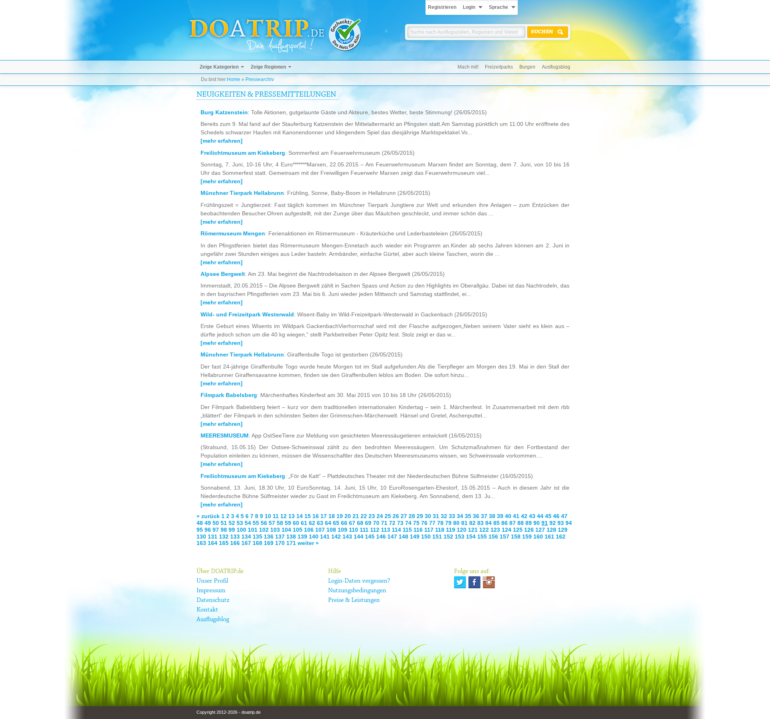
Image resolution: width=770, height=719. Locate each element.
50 (216, 523)
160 (538, 536)
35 (468, 516)
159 (527, 536)
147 (392, 536)
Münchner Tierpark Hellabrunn (242, 193)
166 (235, 543)
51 (224, 523)
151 (437, 536)
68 (360, 523)
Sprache (498, 7)
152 (448, 536)
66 (344, 523)
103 (275, 530)
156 (493, 536)
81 (464, 523)
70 (376, 523)
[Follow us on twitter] (460, 582)
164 (212, 543)
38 (492, 516)
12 (283, 516)
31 (436, 516)
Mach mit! (468, 67)
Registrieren (442, 7)
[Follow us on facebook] (474, 582)
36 (476, 516)
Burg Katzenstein (224, 112)
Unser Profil (212, 581)
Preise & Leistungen (354, 600)
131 (212, 536)
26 (396, 516)
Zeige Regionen (268, 67)
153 (459, 536)
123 (495, 530)
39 (500, 516)
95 (200, 530)
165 (224, 543)
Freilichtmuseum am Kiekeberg (243, 153)
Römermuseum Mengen (233, 233)
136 (269, 536)
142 (336, 536)
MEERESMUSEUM (225, 435)
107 (320, 530)
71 (384, 523)
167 (246, 543)
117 (429, 530)
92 (552, 523)
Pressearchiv (259, 79)
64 (328, 523)
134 (246, 536)
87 (512, 523)
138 (291, 536)
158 (516, 536)
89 (528, 523)
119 (450, 530)
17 (323, 516)
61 (304, 523)
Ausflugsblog (556, 67)
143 (347, 536)
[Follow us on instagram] (489, 582)
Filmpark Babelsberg (229, 395)
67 (352, 523)
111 (364, 530)
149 (414, 536)
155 (482, 536)
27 (404, 516)
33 (452, 516)
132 (224, 536)
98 (224, 530)
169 (269, 543)
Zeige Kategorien (219, 67)
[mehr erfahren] (222, 141)
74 (408, 523)
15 (307, 516)
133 (235, 536)
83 (480, 523)
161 (549, 536)
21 (356, 516)
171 (291, 543)
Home (233, 79)
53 (240, 523)
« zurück (208, 516)
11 (276, 516)
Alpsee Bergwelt (223, 274)
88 (520, 523)
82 (472, 523)
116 (418, 530)
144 (358, 536)
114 (396, 530)
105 (297, 530)
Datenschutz (213, 600)
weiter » (308, 543)
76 (424, 523)
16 (315, 516)
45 (548, 516)
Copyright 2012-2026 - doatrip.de (229, 712)
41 (516, 516)
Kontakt (207, 610)
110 (353, 530)
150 (426, 536)
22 (364, 516)
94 (568, 523)
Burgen (527, 67)
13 (291, 516)
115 (407, 530)
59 (288, 523)
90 (536, 523)
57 (272, 523)
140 (313, 536)
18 (331, 516)
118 (439, 530)
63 (320, 523)
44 (540, 516)
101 (252, 530)
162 (560, 536)
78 (440, 523)
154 (471, 536)
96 (208, 530)
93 (560, 523)
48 (200, 523)
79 (448, 523)
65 (336, 523)
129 (562, 530)
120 (461, 530)
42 (524, 516)
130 (201, 536)
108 (331, 530)
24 (380, 516)
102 (264, 530)
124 (506, 530)
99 (232, 530)
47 (564, 516)
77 (432, 523)
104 (286, 530)
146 (381, 536)
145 (370, 536)
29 (420, 516)
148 (403, 536)
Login (469, 7)
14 (299, 516)
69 (368, 523)
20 (347, 516)
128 (551, 530)
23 (372, 516)
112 (374, 530)
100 (241, 530)
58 (280, 523)
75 (416, 523)
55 (256, 523)
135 (257, 536)
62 (312, 523)
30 (428, 516)
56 (264, 523)
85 (496, 523)
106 (309, 530)
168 (257, 543)
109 (342, 530)
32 (444, 516)
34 (460, 516)
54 (248, 523)
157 (504, 536)
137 (280, 536)
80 (456, 523)
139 (302, 536)
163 (201, 543)
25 (388, 516)
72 (392, 523)
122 (484, 530)
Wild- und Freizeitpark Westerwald (247, 314)
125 (518, 530)
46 (556, 516)
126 (529, 530)
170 (280, 543)
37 (484, 516)
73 (400, 523)
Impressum (211, 590)
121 (473, 530)
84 (488, 523)
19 (339, 516)
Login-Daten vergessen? (359, 581)
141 (325, 536)
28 (412, 516)
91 (544, 523)
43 (532, 516)
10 (268, 516)
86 (504, 523)
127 (540, 530)
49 (208, 523)
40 (508, 516)
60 (296, 523)
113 (385, 530)
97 (216, 530)
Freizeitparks (499, 67)
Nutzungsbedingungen (357, 590)
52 (232, 523)
